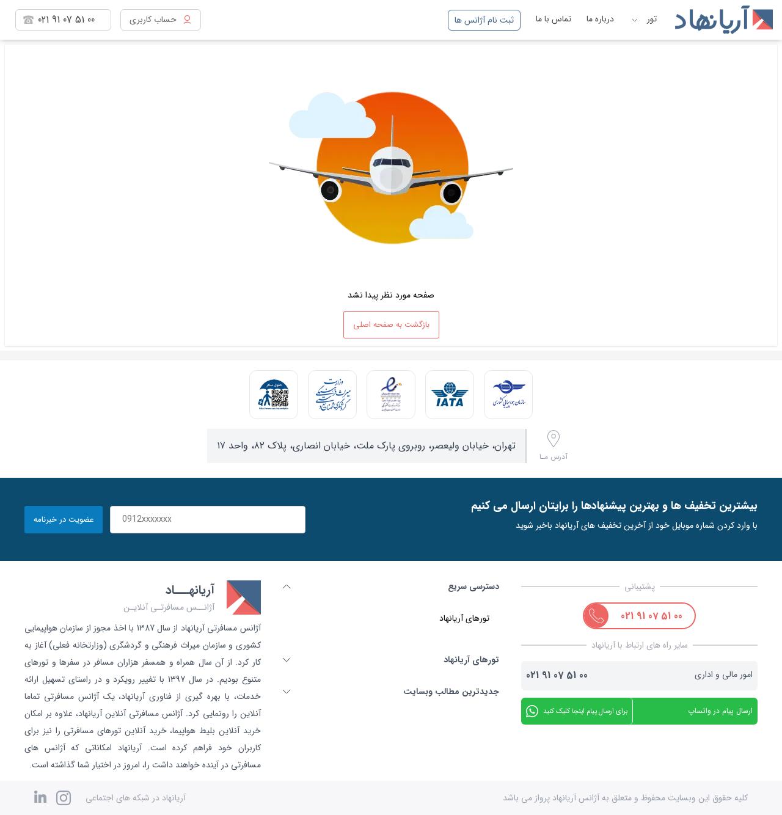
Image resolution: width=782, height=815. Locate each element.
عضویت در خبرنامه (63, 519)
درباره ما (600, 19)
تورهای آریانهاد (464, 618)
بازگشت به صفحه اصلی (391, 324)
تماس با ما (553, 19)
